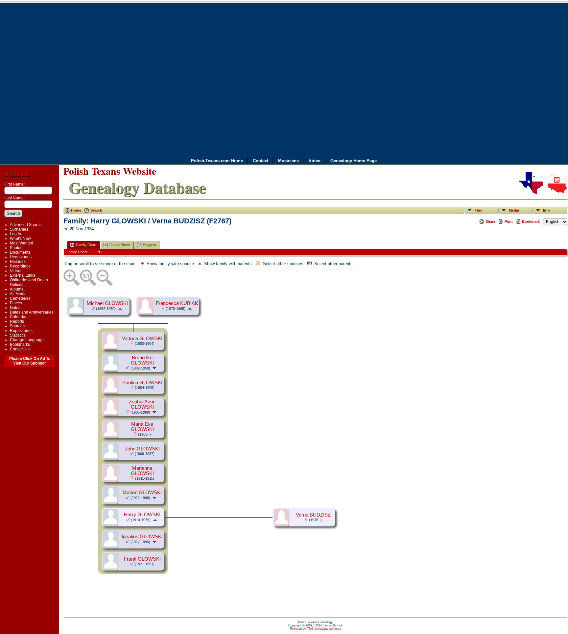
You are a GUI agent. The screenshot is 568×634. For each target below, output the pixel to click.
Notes (15, 307)
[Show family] (155, 367)
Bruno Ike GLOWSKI (142, 360)
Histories (18, 261)
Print (509, 221)
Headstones (21, 257)
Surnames (19, 229)
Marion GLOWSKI (142, 492)
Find (479, 210)
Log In (15, 234)
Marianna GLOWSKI (142, 471)
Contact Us (20, 349)
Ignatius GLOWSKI (142, 536)
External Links (22, 275)
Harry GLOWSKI (142, 514)
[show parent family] (120, 308)
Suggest (149, 245)
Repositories (21, 330)
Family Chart (86, 245)
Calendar (18, 317)
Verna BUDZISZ (313, 515)
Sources (17, 326)
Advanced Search (26, 224)
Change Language (27, 340)
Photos (16, 247)
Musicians (288, 160)
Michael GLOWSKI (107, 303)
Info (546, 210)
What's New (20, 238)
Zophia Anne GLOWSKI (142, 404)
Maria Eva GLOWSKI (142, 426)
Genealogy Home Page (353, 160)
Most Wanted (21, 243)
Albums (16, 289)
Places (16, 303)
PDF (100, 252)
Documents (20, 252)
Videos (16, 270)
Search (17, 172)
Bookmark (531, 221)
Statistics (18, 335)
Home (76, 210)
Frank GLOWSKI (142, 559)
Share (490, 221)
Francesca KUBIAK (177, 303)
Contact (260, 160)
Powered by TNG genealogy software (315, 628)
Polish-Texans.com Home (217, 160)
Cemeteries (20, 298)
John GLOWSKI (142, 448)
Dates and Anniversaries (32, 312)
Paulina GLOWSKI (142, 382)
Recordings (20, 266)
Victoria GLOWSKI (142, 338)
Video (314, 160)
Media (514, 210)
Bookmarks (20, 344)
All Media (18, 294)
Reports (17, 321)
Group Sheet (119, 245)
